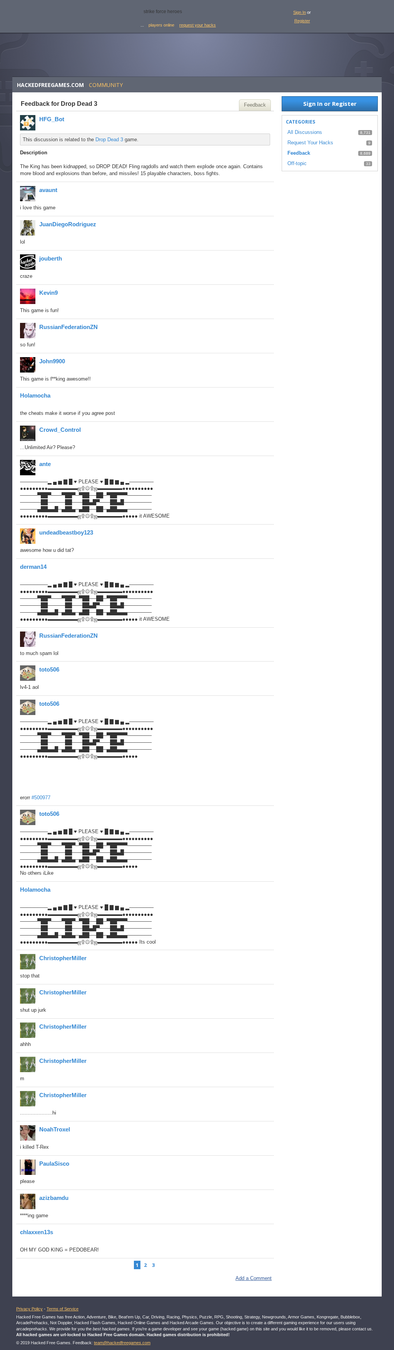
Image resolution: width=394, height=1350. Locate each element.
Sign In (299, 12)
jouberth (50, 258)
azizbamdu (53, 1198)
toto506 (49, 669)
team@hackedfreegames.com (122, 1342)
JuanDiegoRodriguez (67, 224)
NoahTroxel (54, 1129)
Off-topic (297, 163)
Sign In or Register (330, 103)
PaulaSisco (54, 1163)
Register (302, 20)
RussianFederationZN (68, 327)
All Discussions (304, 132)
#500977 (41, 797)
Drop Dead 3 (109, 139)
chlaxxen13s (36, 1232)
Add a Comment (253, 1278)
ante (45, 464)
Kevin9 (48, 292)
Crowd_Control (60, 429)
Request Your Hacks (310, 142)
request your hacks (197, 25)
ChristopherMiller (63, 958)
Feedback (255, 105)
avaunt (48, 190)
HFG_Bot (51, 119)
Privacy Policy (29, 1309)
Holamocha (35, 395)
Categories (300, 122)
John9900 (52, 361)
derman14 (33, 566)
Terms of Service (62, 1309)
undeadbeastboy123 (66, 532)
